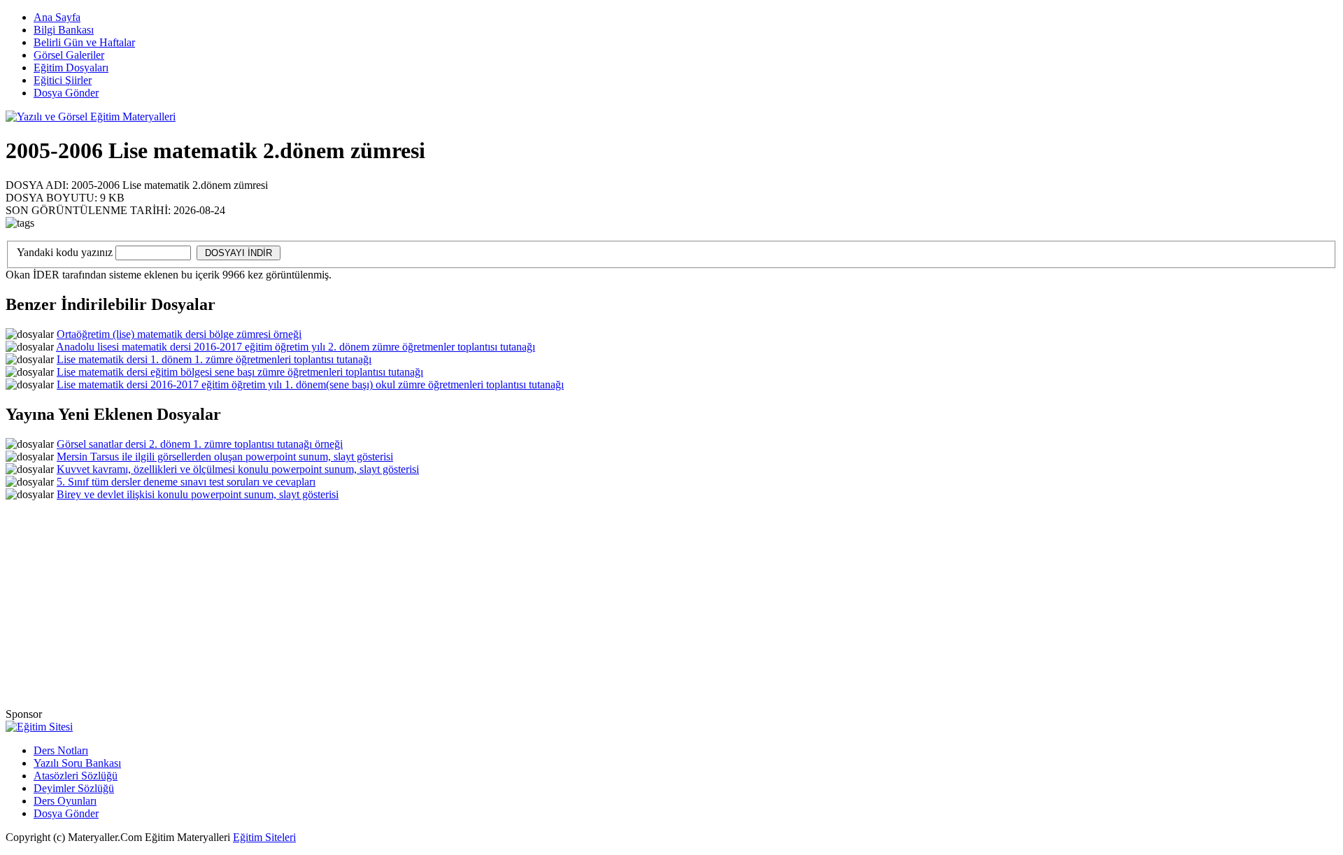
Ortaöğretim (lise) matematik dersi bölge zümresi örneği (179, 334)
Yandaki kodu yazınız (65, 252)
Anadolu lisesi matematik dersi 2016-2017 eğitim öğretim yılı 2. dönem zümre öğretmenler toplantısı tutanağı (295, 347)
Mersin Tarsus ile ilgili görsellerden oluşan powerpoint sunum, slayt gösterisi (225, 456)
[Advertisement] (1079, 163)
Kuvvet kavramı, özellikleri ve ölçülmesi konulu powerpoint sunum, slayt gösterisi (238, 469)
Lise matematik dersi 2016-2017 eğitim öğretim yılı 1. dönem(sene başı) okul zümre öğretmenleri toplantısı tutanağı (310, 384)
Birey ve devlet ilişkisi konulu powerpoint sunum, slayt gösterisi (198, 494)
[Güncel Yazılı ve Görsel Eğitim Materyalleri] (91, 116)
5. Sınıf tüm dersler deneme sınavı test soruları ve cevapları (186, 482)
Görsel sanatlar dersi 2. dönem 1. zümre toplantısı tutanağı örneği (200, 444)
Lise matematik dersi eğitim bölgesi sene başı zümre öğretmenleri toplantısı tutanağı (240, 372)
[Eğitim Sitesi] (39, 727)
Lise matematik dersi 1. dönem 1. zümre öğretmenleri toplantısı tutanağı (214, 359)
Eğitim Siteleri (264, 837)
